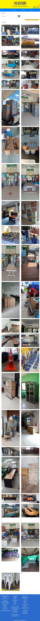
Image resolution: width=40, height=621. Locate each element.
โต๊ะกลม (15, 599)
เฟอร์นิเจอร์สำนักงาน (25, 597)
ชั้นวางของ (25, 601)
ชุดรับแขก (15, 604)
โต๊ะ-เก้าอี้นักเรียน (15, 600)
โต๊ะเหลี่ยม (25, 599)
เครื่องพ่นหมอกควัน (15, 606)
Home (2, 10)
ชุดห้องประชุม (25, 606)
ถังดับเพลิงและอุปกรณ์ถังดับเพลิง (15, 608)
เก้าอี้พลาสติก (25, 596)
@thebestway (5, 608)
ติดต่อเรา (31, 10)
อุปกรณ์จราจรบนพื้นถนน (25, 608)
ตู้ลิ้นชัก (15, 601)
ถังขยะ (15, 602)
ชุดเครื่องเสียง (15, 612)
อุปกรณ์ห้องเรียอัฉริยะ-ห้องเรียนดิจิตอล (15, 615)
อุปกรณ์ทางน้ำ (15, 610)
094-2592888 (5, 604)
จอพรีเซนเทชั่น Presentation (25, 612)
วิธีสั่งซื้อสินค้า (23, 10)
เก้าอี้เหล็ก (15, 597)
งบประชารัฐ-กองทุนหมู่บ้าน (25, 604)
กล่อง (25, 600)
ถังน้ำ (25, 602)
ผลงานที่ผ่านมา (14, 10)
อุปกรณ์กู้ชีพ (15, 596)
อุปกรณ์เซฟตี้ (25, 610)
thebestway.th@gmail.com (6, 610)
